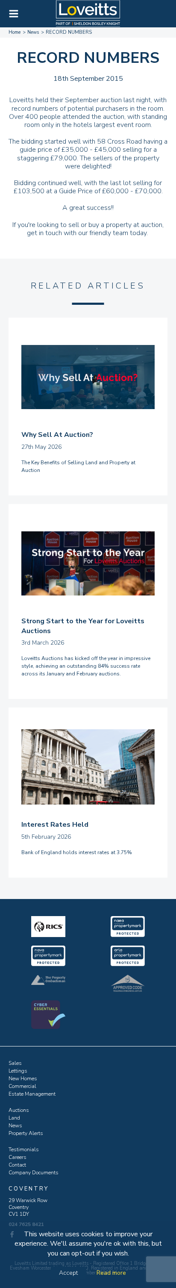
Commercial (22, 1086)
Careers (17, 1157)
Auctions (19, 1110)
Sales (15, 1063)
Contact (17, 1164)
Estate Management (32, 1094)
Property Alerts (26, 1133)
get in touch (44, 233)
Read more (111, 1273)
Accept (68, 1273)
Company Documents (34, 1172)
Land (14, 1117)
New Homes (23, 1078)
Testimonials (24, 1149)
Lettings (18, 1070)
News (15, 1125)
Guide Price (76, 191)
